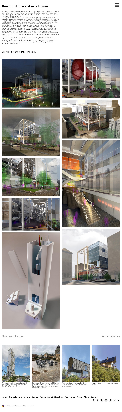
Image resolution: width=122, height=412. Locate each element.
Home (5, 397)
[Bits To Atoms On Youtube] (98, 400)
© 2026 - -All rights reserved (19, 406)
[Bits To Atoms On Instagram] (106, 400)
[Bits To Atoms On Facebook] (94, 400)
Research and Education (51, 397)
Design (35, 397)
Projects (13, 397)
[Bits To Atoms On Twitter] (118, 400)
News (79, 397)
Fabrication (69, 397)
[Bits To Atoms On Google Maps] (102, 400)
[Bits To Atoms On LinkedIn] (115, 400)
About (86, 397)
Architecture (24, 397)
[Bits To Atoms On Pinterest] (111, 400)
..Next (110, 336)
